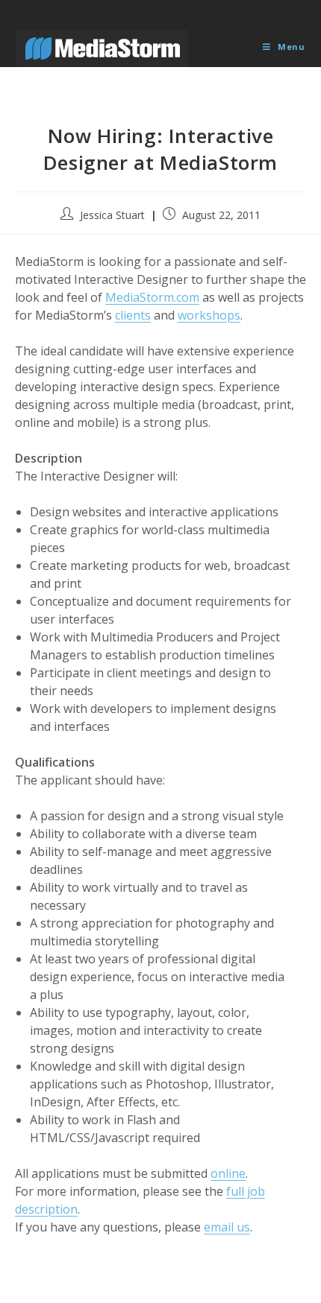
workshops (209, 315)
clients (133, 315)
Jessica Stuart (112, 215)
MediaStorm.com (152, 297)
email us (227, 1227)
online (228, 1173)
